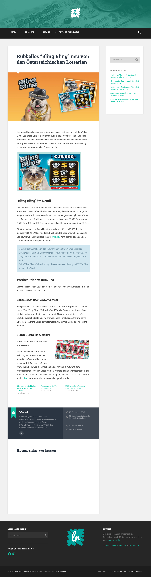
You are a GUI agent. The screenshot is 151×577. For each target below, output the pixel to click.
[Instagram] (14, 554)
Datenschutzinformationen (114, 545)
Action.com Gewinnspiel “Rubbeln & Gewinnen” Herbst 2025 (125, 88)
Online (46, 32)
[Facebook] (9, 554)
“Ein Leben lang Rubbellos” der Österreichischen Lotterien (26, 388)
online (24, 378)
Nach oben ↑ (137, 571)
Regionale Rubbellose (77, 418)
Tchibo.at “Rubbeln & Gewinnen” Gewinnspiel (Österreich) (123, 76)
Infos (13, 32)
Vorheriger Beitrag (76, 425)
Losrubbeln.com (21, 571)
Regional (29, 32)
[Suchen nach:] (125, 60)
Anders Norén (123, 571)
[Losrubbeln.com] (75, 14)
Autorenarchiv (21, 433)
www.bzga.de (114, 540)
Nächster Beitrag (75, 429)
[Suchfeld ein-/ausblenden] (139, 32)
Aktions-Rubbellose (69, 32)
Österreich (85, 416)
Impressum (133, 545)
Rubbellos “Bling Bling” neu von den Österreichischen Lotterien (53, 59)
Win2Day (56, 237)
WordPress (60, 571)
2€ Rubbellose (74, 416)
